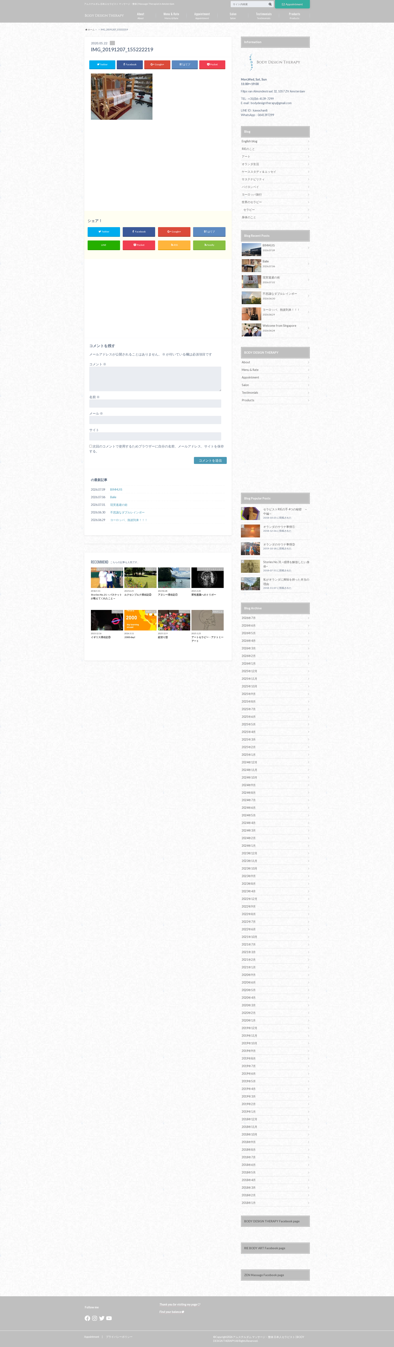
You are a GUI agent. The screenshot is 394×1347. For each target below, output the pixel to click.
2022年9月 (249, 906)
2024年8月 (249, 792)
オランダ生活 (250, 164)
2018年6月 (249, 1164)
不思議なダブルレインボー (127, 512)
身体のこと (249, 217)
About (140, 15)
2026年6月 (249, 625)
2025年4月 (249, 732)
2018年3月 (249, 1187)
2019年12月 (249, 1028)
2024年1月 (249, 845)
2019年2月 (249, 1104)
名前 (94, 397)
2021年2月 (249, 959)
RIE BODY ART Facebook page (264, 1248)
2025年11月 (249, 678)
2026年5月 (249, 633)
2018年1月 (249, 1202)
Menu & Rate (171, 15)
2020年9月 (249, 975)
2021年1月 (249, 967)
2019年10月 (249, 1043)
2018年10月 (249, 1134)
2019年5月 (249, 1081)
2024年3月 (249, 830)
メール (96, 413)
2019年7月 (249, 1066)
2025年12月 (249, 671)
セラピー (249, 209)
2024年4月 (249, 823)
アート (246, 156)
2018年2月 (249, 1195)
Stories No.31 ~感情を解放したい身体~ (286, 564)
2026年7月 (249, 618)
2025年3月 (249, 739)
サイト (94, 430)
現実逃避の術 (118, 504)
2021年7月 (249, 944)
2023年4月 (249, 891)
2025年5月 (249, 724)
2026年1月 (249, 663)
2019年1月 (249, 1111)
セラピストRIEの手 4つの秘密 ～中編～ (285, 511)
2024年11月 (249, 770)
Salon (233, 15)
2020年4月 (249, 997)
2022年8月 (249, 914)
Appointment (294, 4)
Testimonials (264, 15)
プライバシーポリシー (119, 1336)
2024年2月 (249, 838)
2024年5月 (249, 815)
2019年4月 (249, 1088)
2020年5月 (249, 990)
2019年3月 (249, 1096)
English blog (249, 141)
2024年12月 (249, 762)
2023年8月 (249, 883)
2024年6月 (249, 807)
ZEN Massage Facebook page (264, 1275)
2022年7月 (249, 921)
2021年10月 (249, 937)
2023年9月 (249, 876)
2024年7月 (249, 800)
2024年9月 (249, 785)
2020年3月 (249, 1005)
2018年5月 (249, 1172)
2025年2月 (249, 747)
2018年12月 (249, 1119)
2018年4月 (249, 1180)
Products (294, 15)
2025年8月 (249, 701)
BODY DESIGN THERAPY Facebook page (272, 1221)
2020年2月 (249, 1013)
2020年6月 (249, 982)
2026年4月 (249, 640)
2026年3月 (249, 648)
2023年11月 (249, 861)
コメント (97, 364)
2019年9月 (249, 1051)
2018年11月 (249, 1126)
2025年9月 (249, 694)
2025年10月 (249, 686)
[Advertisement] (158, 167)
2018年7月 (249, 1157)
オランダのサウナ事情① (279, 526)
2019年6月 (249, 1073)
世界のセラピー (252, 202)
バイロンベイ (250, 187)
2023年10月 (249, 868)
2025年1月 (249, 754)
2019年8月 (249, 1058)
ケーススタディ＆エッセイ (259, 171)
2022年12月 (249, 899)
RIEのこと (248, 149)
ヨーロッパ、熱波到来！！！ (129, 520)
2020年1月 (249, 1020)
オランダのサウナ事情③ (279, 544)
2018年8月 (249, 1149)
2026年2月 (249, 656)
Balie (113, 497)
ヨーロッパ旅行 (252, 194)
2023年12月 (249, 853)
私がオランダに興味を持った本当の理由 (286, 582)
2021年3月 (249, 952)
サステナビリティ (253, 179)
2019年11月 (249, 1035)
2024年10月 (249, 777)
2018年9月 (249, 1142)
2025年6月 (249, 716)
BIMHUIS (116, 489)
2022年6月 (249, 929)
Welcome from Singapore (279, 328)
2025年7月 (249, 709)
